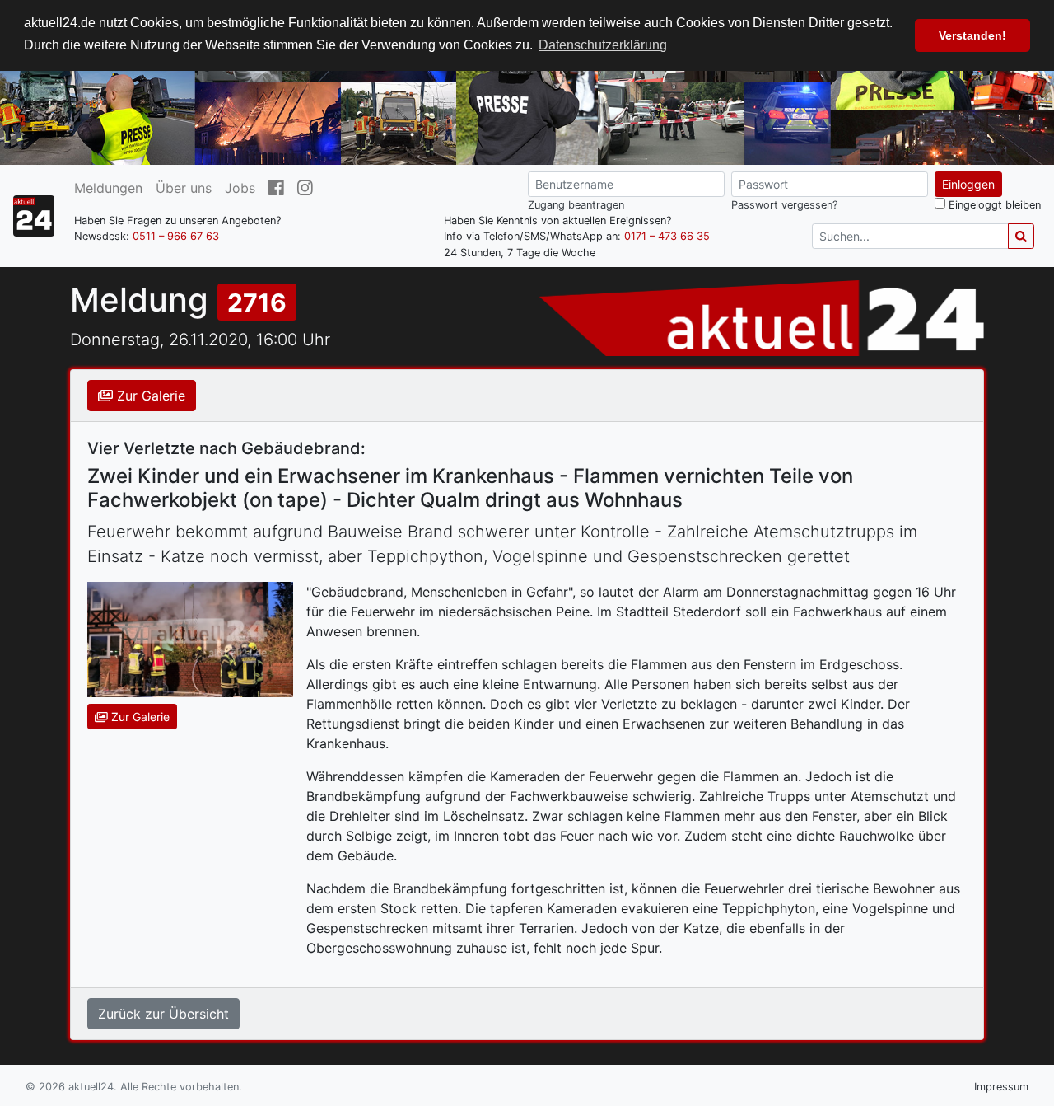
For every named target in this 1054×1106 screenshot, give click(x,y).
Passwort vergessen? (784, 205)
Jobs (240, 188)
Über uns (184, 188)
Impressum (1001, 1086)
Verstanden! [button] (972, 35)
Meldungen (108, 188)
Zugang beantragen (576, 205)
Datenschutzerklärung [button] (603, 45)
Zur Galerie (149, 395)
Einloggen (968, 184)
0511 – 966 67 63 (176, 236)
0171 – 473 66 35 (667, 236)
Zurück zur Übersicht (163, 1013)
